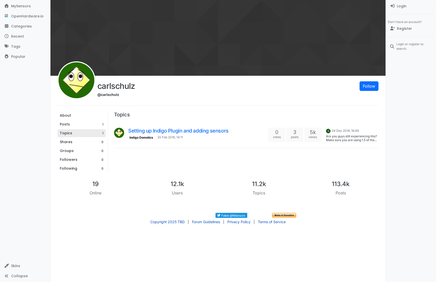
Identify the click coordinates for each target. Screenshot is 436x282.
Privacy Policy (239, 222)
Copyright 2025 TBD (167, 222)
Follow (369, 86)
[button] (25, 266)
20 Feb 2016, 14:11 (170, 137)
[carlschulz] (119, 133)
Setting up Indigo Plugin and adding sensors (178, 131)
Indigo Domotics (141, 137)
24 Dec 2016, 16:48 (345, 131)
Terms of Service (272, 222)
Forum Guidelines (206, 222)
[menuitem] (411, 6)
